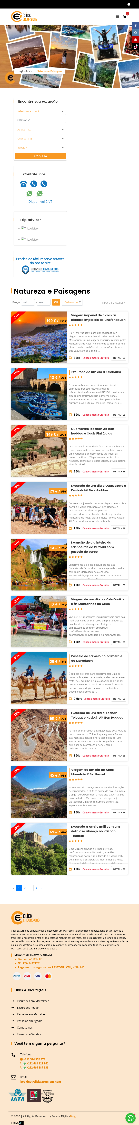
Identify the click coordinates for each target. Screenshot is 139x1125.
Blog (73, 1116)
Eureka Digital (60, 1116)
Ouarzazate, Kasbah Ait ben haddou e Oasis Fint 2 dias (92, 431)
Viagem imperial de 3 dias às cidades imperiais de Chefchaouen (98, 317)
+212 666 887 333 (37, 1067)
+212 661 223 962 (37, 1063)
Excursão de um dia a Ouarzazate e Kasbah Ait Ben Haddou (98, 488)
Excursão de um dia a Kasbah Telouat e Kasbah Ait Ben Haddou (97, 715)
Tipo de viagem (112, 303)
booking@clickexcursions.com (40, 1081)
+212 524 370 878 (34, 1059)
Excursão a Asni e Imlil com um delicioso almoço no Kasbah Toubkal (95, 831)
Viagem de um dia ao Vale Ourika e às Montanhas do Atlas (97, 601)
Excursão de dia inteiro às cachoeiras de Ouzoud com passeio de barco (92, 547)
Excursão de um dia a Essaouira (96, 372)
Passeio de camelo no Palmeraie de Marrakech (96, 658)
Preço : (16, 302)
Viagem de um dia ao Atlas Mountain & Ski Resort (92, 772)
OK (56, 302)
